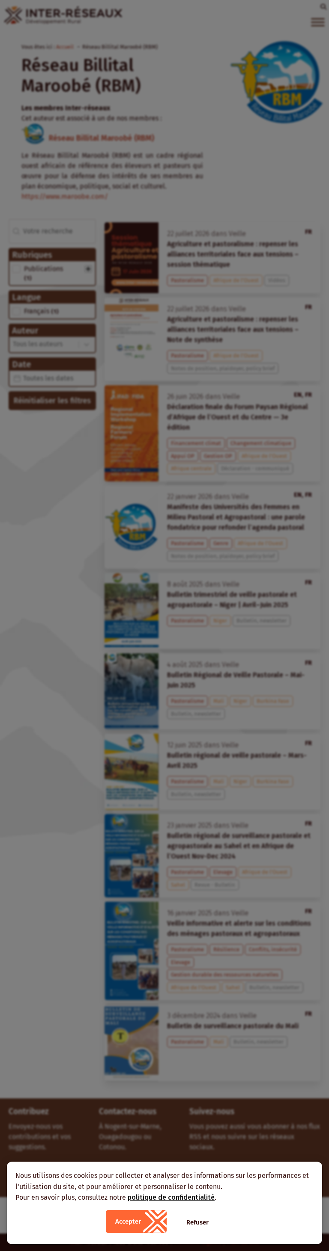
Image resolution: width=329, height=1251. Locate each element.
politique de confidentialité (171, 1197)
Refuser (197, 1222)
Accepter (128, 1221)
